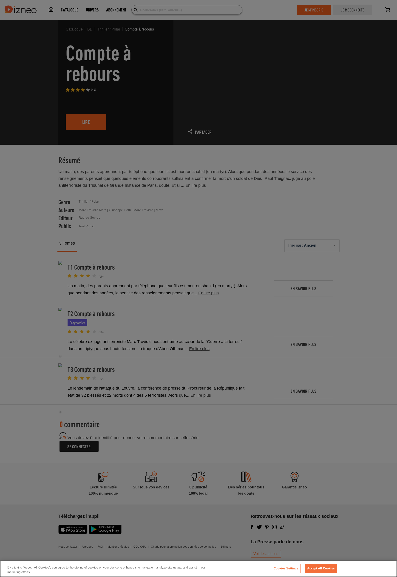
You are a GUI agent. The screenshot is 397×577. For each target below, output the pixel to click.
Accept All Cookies (321, 568)
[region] (198, 569)
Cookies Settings (286, 568)
